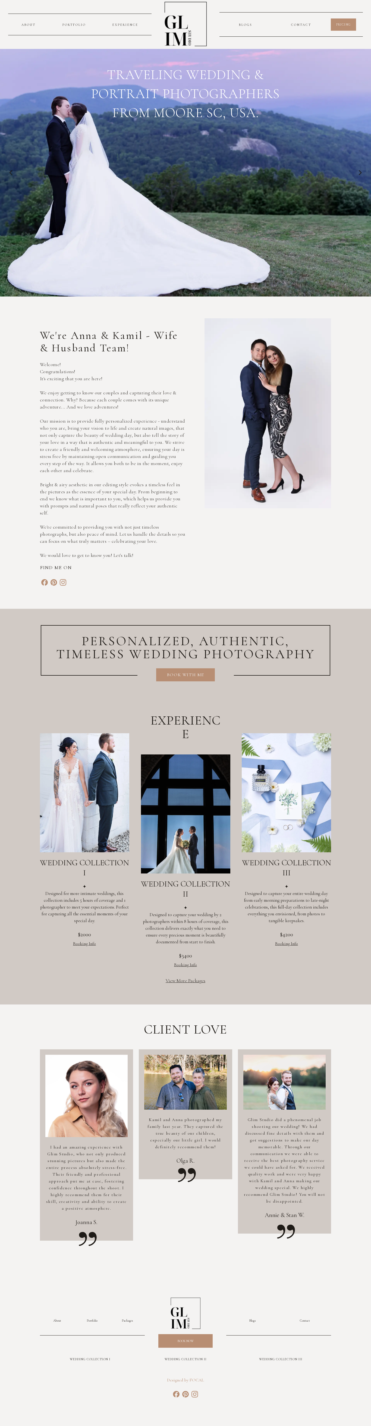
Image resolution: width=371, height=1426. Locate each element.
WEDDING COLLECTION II (186, 1359)
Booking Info (84, 943)
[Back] (11, 173)
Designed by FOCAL (185, 1380)
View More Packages (185, 980)
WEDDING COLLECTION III (281, 1359)
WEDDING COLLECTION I (90, 1359)
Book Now (186, 1341)
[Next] (360, 173)
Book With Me (185, 675)
